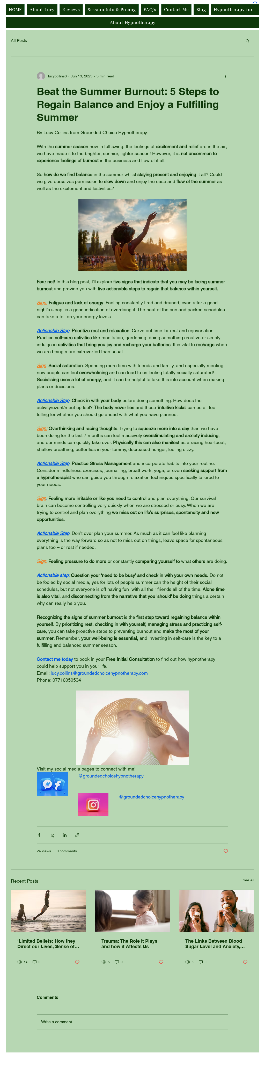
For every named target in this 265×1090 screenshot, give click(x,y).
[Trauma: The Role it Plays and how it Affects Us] (132, 911)
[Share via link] (77, 835)
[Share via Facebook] (39, 835)
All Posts (19, 40)
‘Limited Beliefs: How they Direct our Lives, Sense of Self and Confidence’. (46, 943)
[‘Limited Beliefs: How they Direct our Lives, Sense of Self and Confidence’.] (48, 911)
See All (248, 880)
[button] (247, 41)
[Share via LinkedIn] (64, 835)
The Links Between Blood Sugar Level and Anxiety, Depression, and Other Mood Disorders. (213, 943)
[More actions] (225, 76)
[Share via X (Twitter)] (51, 835)
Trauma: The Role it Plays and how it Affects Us (129, 943)
